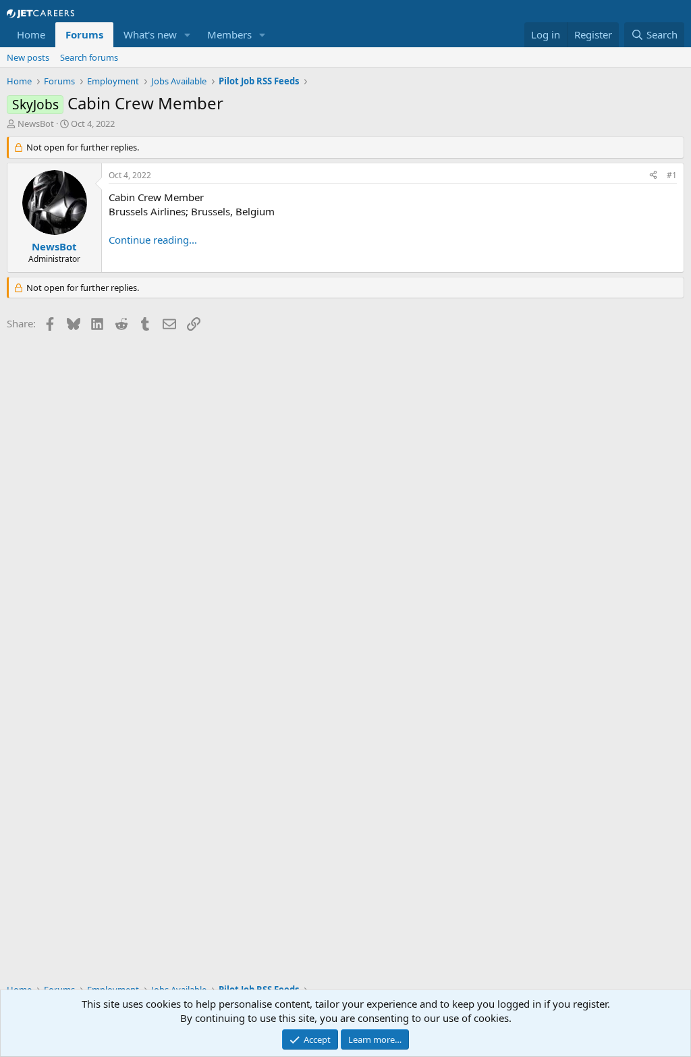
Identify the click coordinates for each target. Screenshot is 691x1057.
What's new (150, 34)
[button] (187, 34)
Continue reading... (153, 239)
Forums (84, 34)
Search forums (89, 57)
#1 (672, 175)
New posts (28, 57)
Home (31, 34)
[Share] (653, 176)
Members (229, 34)
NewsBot (36, 123)
